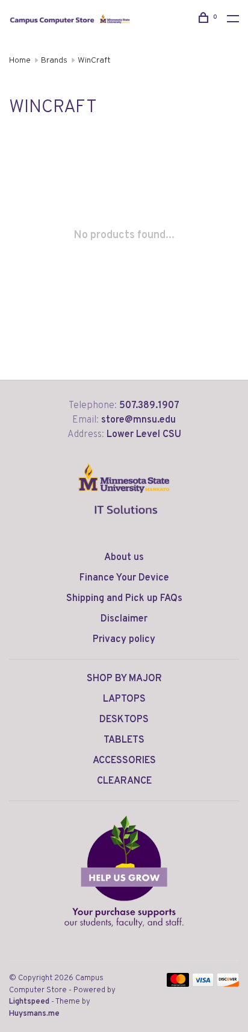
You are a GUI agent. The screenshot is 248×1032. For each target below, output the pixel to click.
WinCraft (94, 60)
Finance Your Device (124, 578)
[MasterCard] (178, 984)
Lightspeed (29, 1002)
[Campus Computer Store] (124, 871)
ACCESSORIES (124, 761)
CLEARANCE (124, 781)
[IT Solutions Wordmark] (124, 524)
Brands (54, 60)
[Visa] (203, 984)
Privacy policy (124, 640)
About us (124, 558)
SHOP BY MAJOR (124, 679)
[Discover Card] (228, 984)
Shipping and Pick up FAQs (124, 599)
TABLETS (124, 740)
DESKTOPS (124, 720)
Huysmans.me (34, 1014)
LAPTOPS (124, 699)
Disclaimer (124, 619)
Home (20, 60)
